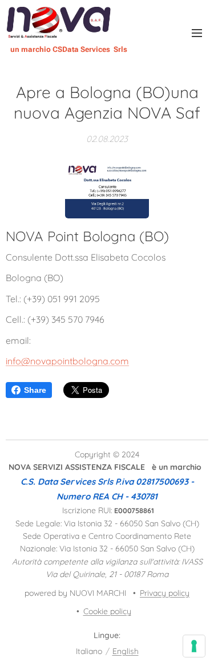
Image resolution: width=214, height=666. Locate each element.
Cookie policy (107, 611)
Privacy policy (164, 593)
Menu (196, 32)
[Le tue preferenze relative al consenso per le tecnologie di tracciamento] (194, 646)
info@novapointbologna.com (67, 361)
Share (35, 390)
